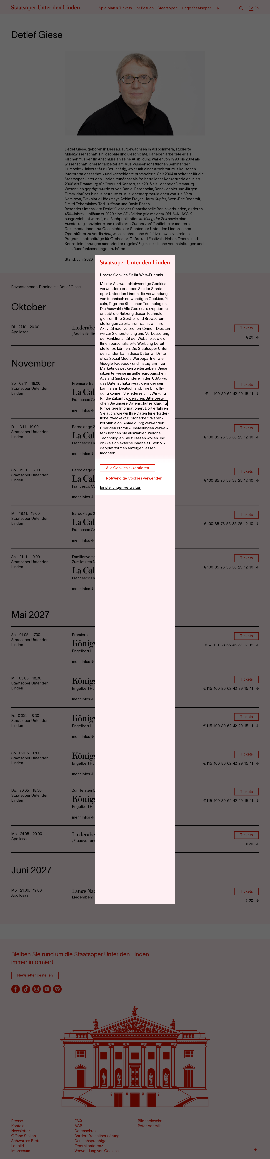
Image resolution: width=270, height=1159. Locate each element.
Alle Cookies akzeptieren (127, 468)
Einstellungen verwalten (120, 487)
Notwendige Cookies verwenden (134, 478)
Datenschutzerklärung (147, 403)
